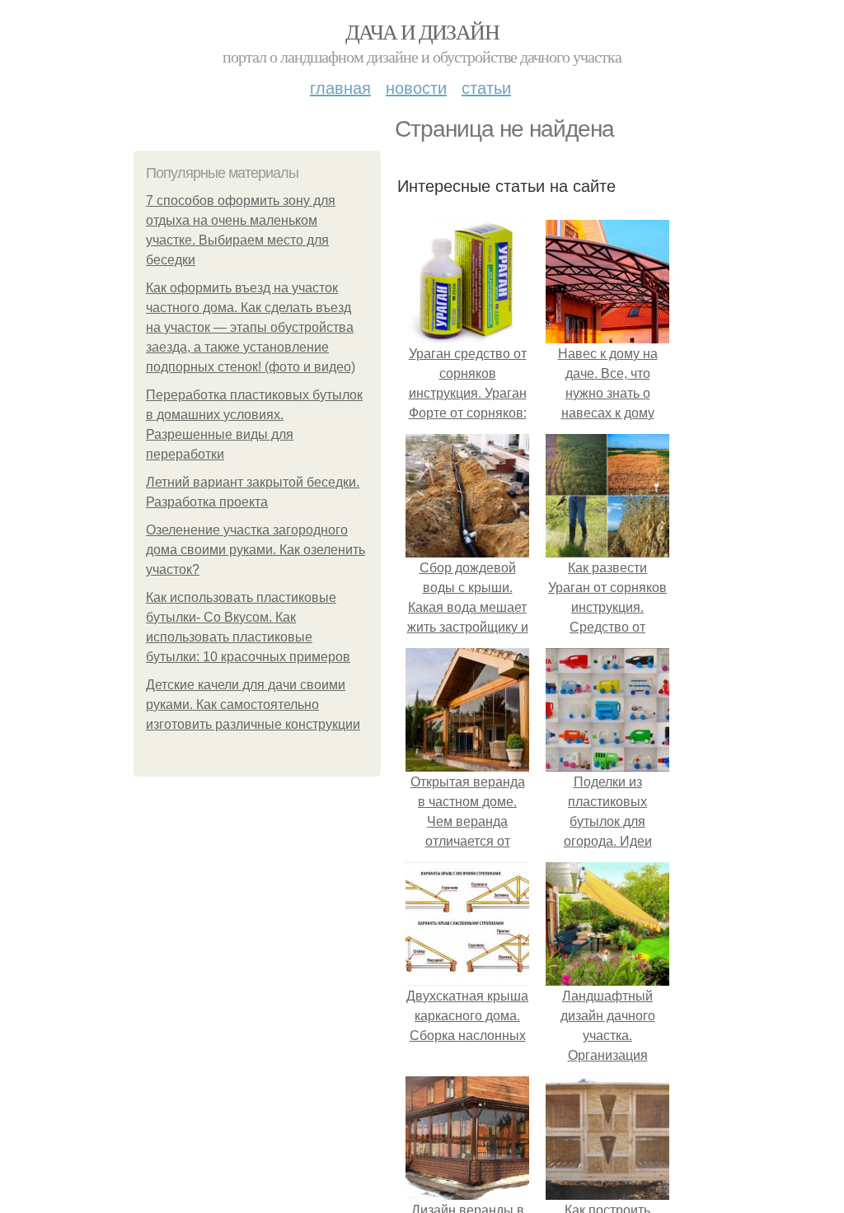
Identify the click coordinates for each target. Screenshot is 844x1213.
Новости (416, 87)
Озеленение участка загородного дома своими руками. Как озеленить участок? (255, 549)
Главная (340, 87)
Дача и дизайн (422, 31)
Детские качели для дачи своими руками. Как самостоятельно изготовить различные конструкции (253, 704)
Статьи (486, 87)
